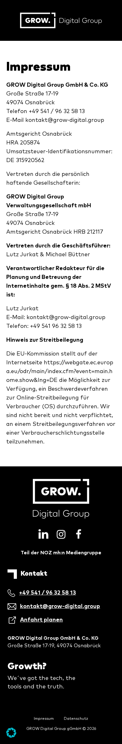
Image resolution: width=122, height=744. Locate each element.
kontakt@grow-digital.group (64, 120)
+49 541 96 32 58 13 (56, 326)
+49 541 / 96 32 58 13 (47, 593)
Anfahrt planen (41, 620)
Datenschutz (76, 719)
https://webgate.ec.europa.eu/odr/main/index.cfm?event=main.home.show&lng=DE (59, 371)
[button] (11, 732)
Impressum (44, 719)
